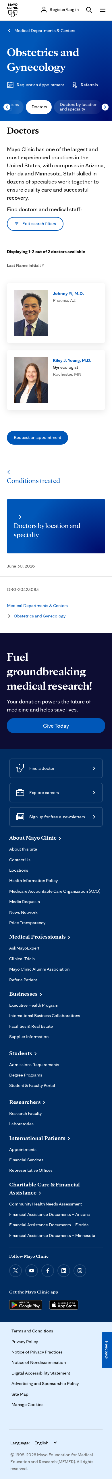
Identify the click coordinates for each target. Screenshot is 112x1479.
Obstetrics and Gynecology (39, 616)
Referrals (89, 84)
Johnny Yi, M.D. (68, 293)
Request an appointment (37, 437)
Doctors (39, 106)
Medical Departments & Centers (44, 30)
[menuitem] (39, 107)
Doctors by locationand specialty (78, 107)
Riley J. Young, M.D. (72, 360)
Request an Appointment (40, 84)
